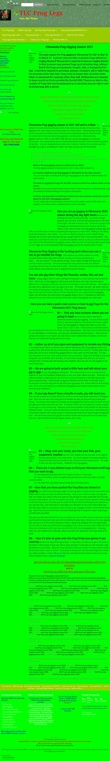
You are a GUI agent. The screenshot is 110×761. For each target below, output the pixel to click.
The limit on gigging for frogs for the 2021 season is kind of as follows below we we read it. (64, 157)
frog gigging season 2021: (59, 52)
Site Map (106, 5)
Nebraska (37, 632)
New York (70, 646)
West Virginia (54, 672)
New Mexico (33, 646)
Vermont (102, 668)
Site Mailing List (55, 737)
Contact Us (97, 5)
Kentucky (76, 610)
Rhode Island (89, 652)
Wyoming (49, 674)
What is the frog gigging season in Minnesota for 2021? (52, 152)
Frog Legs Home (53, 5)
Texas (36, 668)
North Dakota (68, 648)
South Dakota (34, 665)
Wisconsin (91, 672)
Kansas (42, 610)
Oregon (92, 650)
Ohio (103, 648)
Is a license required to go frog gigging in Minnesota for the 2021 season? (58, 155)
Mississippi (74, 628)
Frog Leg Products (68, 5)
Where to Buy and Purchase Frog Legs (40, 704)
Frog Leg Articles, (37, 708)
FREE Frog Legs (85, 5)
